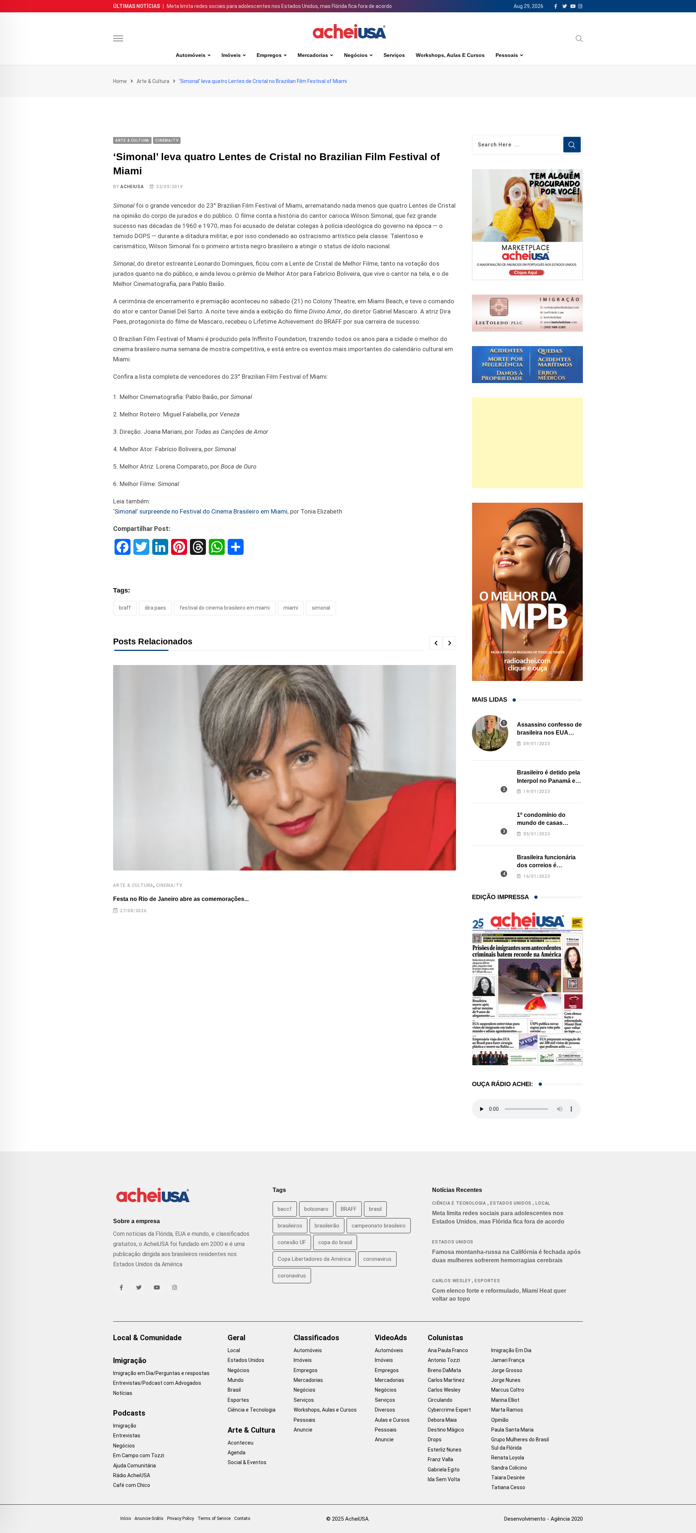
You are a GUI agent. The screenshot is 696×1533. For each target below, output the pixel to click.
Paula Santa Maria (512, 1430)
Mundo (236, 1380)
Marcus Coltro (507, 1390)
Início (125, 1518)
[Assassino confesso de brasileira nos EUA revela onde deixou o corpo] (490, 733)
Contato (242, 1518)
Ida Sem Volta (444, 1479)
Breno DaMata (444, 1370)
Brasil (234, 1390)
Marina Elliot (505, 1400)
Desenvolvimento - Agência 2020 (543, 1519)
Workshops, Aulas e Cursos (450, 55)
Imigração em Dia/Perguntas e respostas (161, 1373)
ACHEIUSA (132, 186)
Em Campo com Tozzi (138, 1455)
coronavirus (377, 1259)
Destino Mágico (446, 1430)
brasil (375, 1209)
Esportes (487, 1280)
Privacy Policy (180, 1518)
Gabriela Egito (444, 1469)
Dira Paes (155, 608)
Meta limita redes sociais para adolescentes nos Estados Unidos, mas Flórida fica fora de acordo (279, 6)
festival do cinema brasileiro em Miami (225, 608)
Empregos (269, 55)
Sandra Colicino (509, 1468)
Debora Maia (442, 1420)
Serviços (394, 55)
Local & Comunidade (147, 1337)
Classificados (316, 1337)
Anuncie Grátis (148, 1518)
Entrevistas (126, 1435)
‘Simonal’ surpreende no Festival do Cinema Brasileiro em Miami (200, 511)
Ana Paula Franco (448, 1350)
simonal (321, 608)
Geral (236, 1337)
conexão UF (292, 1242)
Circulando (440, 1400)
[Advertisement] (527, 443)
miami (290, 608)
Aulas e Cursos (392, 1420)
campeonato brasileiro (379, 1225)
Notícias (122, 1393)
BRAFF (125, 608)
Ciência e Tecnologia (459, 1203)
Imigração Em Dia (511, 1350)
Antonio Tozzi (444, 1360)
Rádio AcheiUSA (131, 1475)
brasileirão (327, 1225)
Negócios (356, 55)
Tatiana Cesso (508, 1487)
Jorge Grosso (506, 1370)
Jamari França (508, 1360)
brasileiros (290, 1225)
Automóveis (191, 55)
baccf (285, 1209)
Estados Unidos (510, 1203)
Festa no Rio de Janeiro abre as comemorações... (181, 899)
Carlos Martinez (446, 1380)
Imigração (129, 1360)
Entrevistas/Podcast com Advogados (157, 1383)
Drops (435, 1439)
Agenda (236, 1452)
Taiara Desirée (508, 1477)
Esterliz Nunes (444, 1450)
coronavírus (292, 1275)
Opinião (500, 1420)
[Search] (579, 38)
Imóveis (231, 55)
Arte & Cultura (153, 81)
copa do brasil (335, 1242)
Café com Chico (131, 1485)
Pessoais (507, 55)
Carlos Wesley (451, 1280)
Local (542, 1203)
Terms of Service (214, 1518)
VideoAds (391, 1337)
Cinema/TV (169, 885)
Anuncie (303, 1430)
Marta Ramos (507, 1410)
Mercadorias (313, 55)
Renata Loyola (507, 1458)
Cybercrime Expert (449, 1410)
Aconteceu (240, 1443)
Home (120, 81)
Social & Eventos (247, 1462)
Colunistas (445, 1337)
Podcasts (129, 1413)
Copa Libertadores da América (314, 1259)
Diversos (385, 1410)
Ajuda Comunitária (134, 1465)
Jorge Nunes (506, 1380)
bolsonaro (316, 1209)
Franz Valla (440, 1459)
